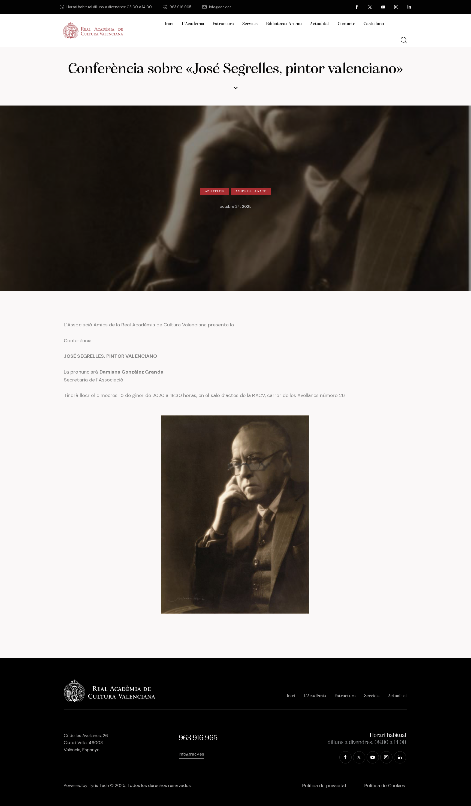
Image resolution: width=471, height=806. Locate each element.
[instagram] (396, 7)
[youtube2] (383, 7)
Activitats (214, 191)
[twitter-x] (370, 7)
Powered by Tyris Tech (86, 785)
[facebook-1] (357, 7)
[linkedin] (409, 7)
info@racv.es (191, 754)
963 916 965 (198, 738)
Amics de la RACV (250, 191)
